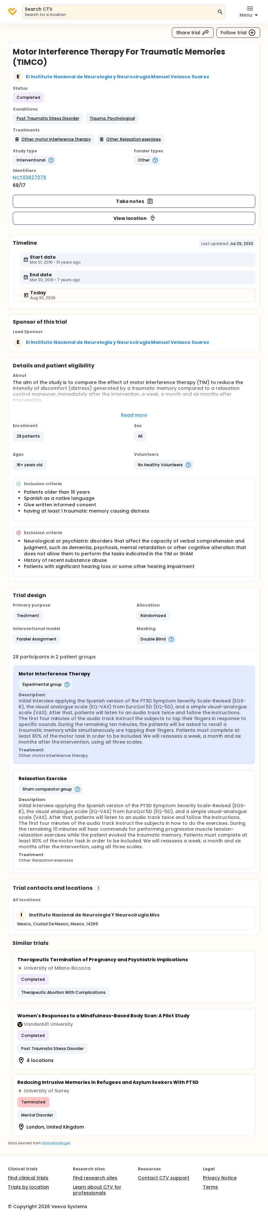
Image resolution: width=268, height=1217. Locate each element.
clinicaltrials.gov (56, 1143)
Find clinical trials (28, 1178)
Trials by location (28, 1187)
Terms (210, 1187)
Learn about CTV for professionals (97, 1190)
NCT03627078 (29, 177)
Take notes (130, 201)
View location (130, 218)
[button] (48, 118)
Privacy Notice (220, 1178)
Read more (134, 415)
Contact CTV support (163, 1178)
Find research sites (95, 1178)
